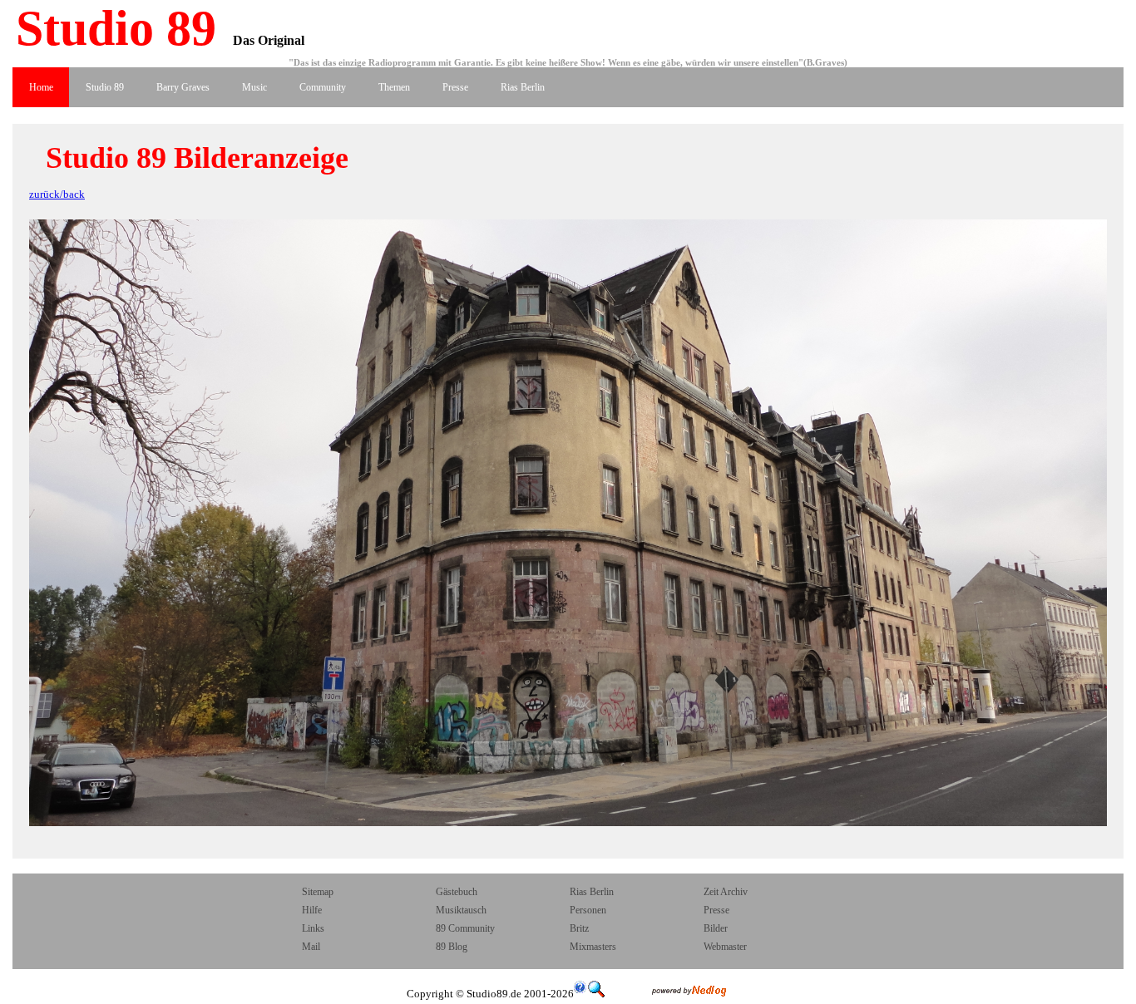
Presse (455, 87)
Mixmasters (593, 946)
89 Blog (451, 946)
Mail (312, 946)
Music (254, 87)
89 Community (465, 928)
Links (313, 928)
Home (41, 87)
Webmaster (725, 946)
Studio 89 (109, 28)
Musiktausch (461, 910)
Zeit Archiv (726, 892)
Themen (394, 87)
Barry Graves (183, 87)
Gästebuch (456, 892)
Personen (588, 910)
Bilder (716, 928)
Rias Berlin (523, 87)
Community (322, 87)
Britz (579, 928)
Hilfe (312, 910)
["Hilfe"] (580, 993)
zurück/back (57, 194)
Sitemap (317, 892)
